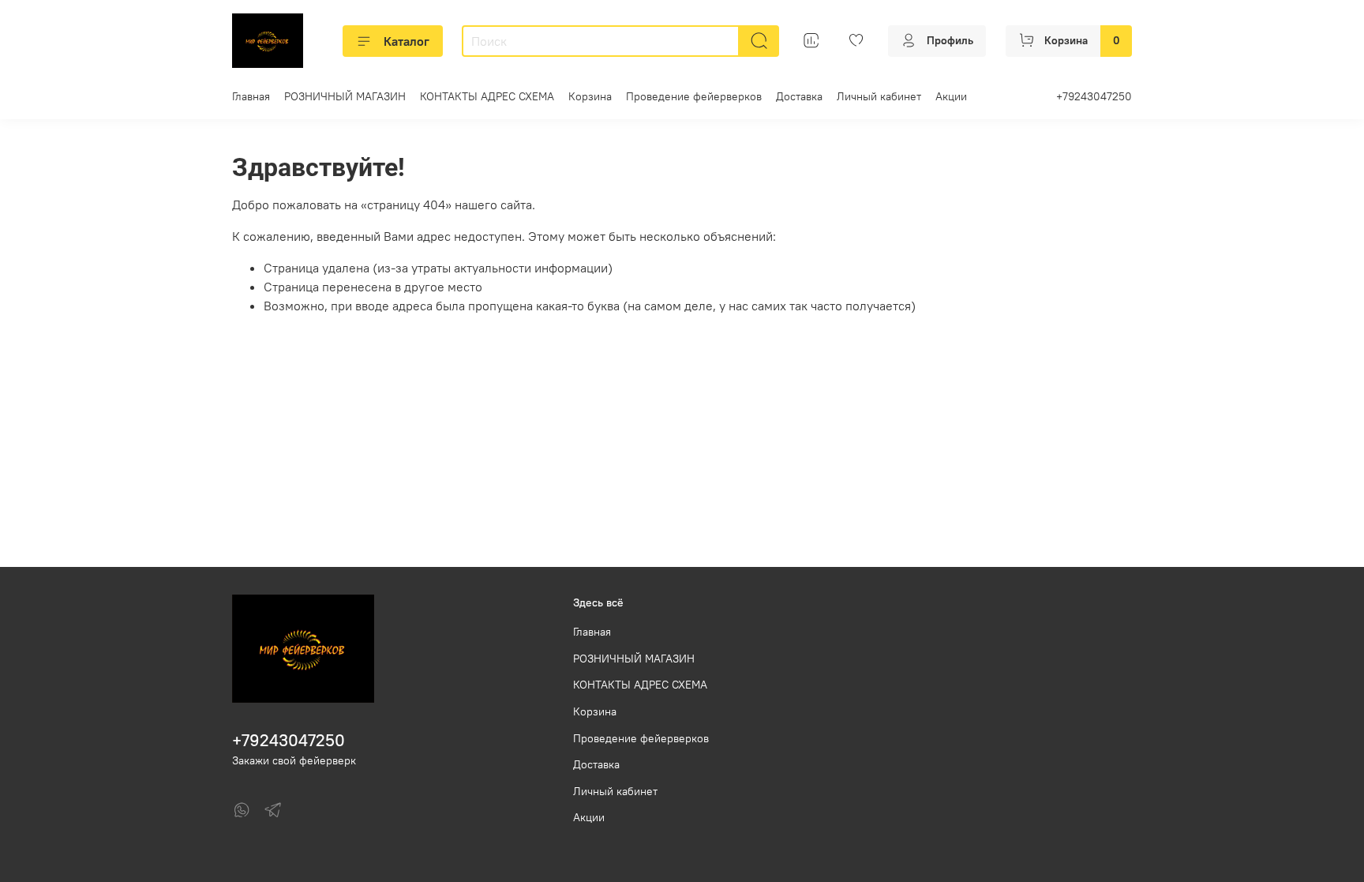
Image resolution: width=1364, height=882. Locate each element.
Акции (951, 96)
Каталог (406, 41)
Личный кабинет (879, 96)
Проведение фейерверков (694, 96)
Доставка (799, 96)
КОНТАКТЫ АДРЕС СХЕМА (487, 96)
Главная (251, 96)
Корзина (590, 96)
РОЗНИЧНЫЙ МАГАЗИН (345, 96)
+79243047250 (1094, 96)
